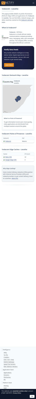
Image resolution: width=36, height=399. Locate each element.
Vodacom (8, 141)
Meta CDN (8, 157)
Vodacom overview (27, 20)
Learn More (9, 65)
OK (32, 396)
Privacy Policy (17, 393)
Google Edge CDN (10, 160)
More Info (15, 178)
